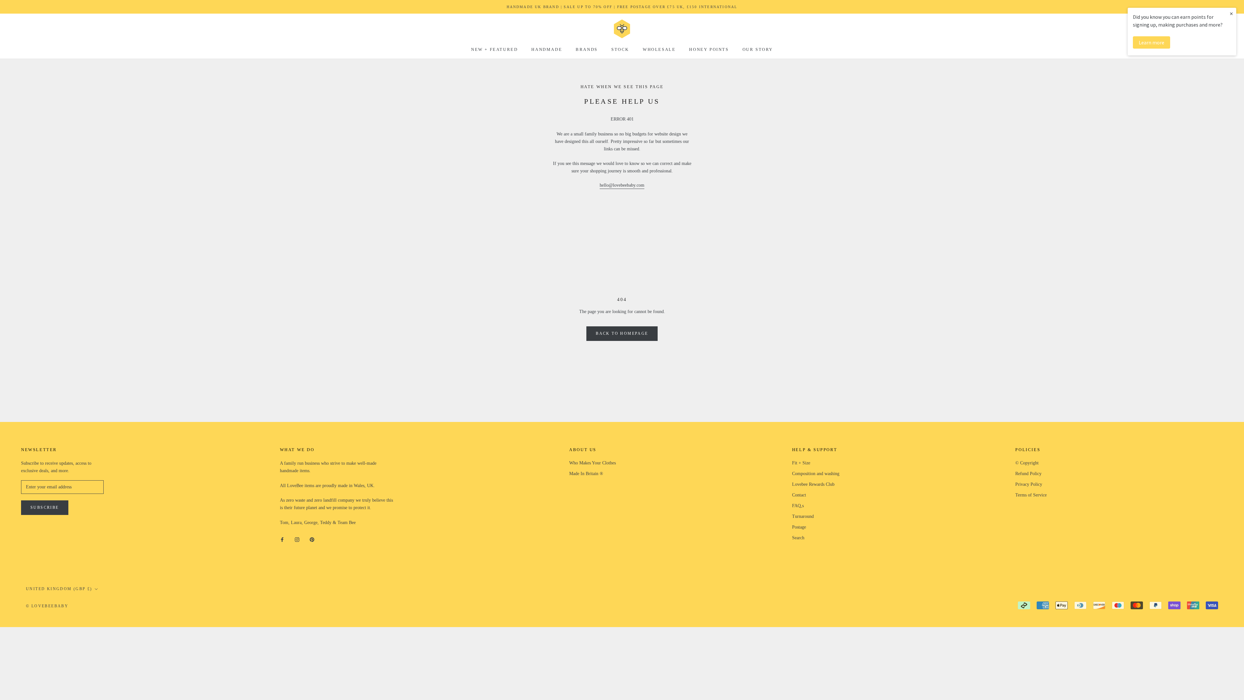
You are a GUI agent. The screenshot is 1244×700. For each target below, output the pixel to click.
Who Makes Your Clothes (592, 463)
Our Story (758, 49)
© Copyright (1027, 463)
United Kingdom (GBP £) (59, 589)
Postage (799, 527)
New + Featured (494, 49)
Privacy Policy (1028, 484)
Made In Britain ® (586, 473)
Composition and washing (815, 473)
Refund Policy (1028, 473)
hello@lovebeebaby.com (622, 185)
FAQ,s (798, 505)
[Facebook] (282, 539)
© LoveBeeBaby (47, 606)
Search (798, 537)
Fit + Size (801, 463)
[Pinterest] (312, 539)
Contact (799, 495)
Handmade (546, 49)
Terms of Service (1031, 495)
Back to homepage (622, 333)
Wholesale (659, 49)
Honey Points (709, 49)
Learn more (1151, 42)
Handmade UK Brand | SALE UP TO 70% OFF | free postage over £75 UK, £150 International (622, 7)
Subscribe (44, 507)
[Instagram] (297, 539)
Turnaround (803, 516)
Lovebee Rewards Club (813, 484)
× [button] (1231, 13)
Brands (587, 49)
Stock (620, 49)
